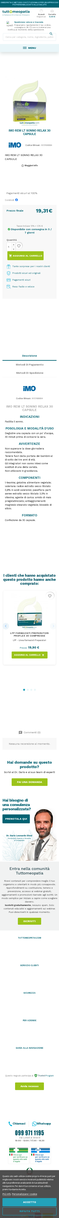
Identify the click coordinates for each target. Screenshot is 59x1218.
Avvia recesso (29, 1086)
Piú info (6, 1194)
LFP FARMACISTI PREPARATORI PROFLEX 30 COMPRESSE (29, 634)
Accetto (29, 1202)
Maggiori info (29, 165)
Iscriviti (29, 921)
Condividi (17, 200)
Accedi (41, 13)
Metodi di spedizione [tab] (29, 372)
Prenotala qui (16, 818)
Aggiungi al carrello (25, 256)
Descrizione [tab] (29, 355)
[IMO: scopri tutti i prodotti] (15, 144)
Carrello (52, 13)
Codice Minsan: (32, 145)
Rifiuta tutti (30, 1211)
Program (49, 1075)
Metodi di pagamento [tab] (29, 364)
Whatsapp (44, 1123)
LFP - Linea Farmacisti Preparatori (29, 640)
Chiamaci (19, 1123)
